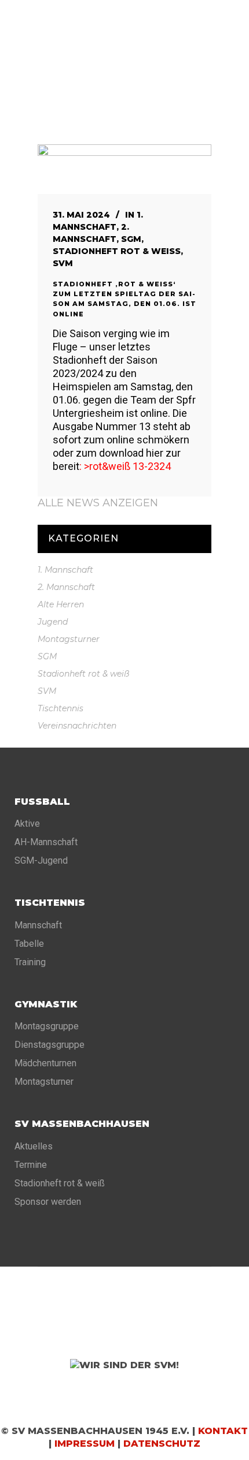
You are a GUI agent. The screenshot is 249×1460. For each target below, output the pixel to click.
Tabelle (29, 943)
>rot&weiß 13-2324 (127, 466)
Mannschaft (38, 925)
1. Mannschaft (65, 570)
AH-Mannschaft (46, 842)
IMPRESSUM (84, 1443)
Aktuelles (33, 1146)
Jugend (53, 622)
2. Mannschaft (66, 587)
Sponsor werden (47, 1201)
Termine (30, 1164)
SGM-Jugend (41, 860)
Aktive (27, 823)
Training (30, 962)
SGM (131, 239)
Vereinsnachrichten (77, 725)
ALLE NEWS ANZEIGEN (98, 502)
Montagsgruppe (46, 1026)
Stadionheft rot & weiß (117, 251)
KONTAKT (223, 1430)
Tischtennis (60, 708)
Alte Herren (61, 604)
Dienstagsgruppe (49, 1044)
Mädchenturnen (45, 1063)
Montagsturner (69, 639)
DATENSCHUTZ (161, 1443)
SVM (63, 263)
